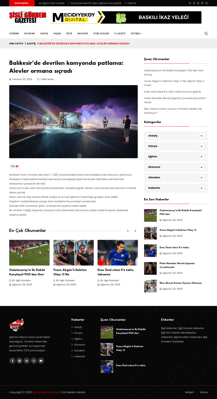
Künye (204, 392)
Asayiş (44, 33)
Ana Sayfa (16, 43)
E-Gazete (120, 33)
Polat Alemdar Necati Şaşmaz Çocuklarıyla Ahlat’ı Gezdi (133, 3)
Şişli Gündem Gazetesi (46, 392)
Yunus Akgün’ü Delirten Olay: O (178, 230)
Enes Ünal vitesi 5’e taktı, (174, 248)
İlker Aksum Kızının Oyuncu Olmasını (181, 283)
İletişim (135, 33)
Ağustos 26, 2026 (110, 284)
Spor (69, 33)
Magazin (83, 33)
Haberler (154, 188)
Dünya (152, 146)
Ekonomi (29, 33)
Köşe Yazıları (101, 33)
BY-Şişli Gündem (21, 280)
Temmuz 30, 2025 (22, 79)
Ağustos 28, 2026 (66, 284)
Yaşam (57, 33)
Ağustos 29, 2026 (22, 284)
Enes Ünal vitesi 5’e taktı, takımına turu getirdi (71, 3)
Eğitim (152, 156)
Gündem (14, 33)
